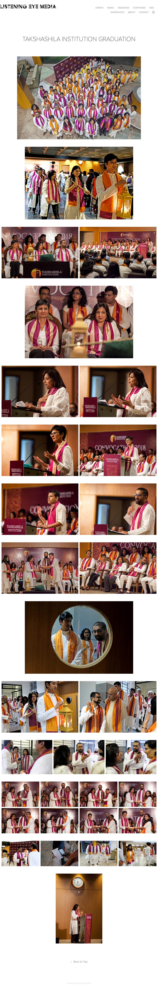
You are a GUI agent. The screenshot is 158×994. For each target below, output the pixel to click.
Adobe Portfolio (84, 983)
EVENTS (99, 7)
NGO (151, 7)
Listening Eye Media (28, 6)
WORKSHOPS (117, 12)
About (131, 12)
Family (110, 7)
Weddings (123, 7)
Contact (144, 12)
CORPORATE (139, 7)
